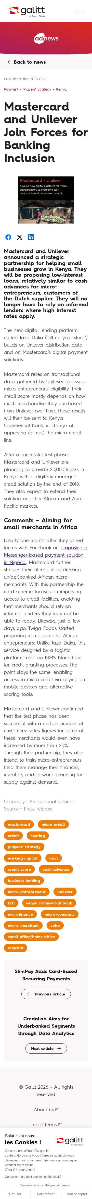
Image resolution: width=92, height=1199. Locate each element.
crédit (13, 835)
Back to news (29, 62)
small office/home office (31, 936)
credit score (19, 869)
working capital (23, 858)
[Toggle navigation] (79, 11)
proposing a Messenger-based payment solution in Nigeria (46, 554)
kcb (11, 903)
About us (44, 1109)
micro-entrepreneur (27, 891)
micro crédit (53, 824)
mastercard (19, 824)
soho (55, 925)
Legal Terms (43, 1124)
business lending (24, 880)
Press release (38, 808)
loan (53, 858)
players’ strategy (24, 847)
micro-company (60, 914)
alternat (15, 948)
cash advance (56, 869)
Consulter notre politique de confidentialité (33, 1177)
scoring (38, 835)
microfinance (20, 914)
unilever (65, 891)
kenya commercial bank (49, 903)
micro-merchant (23, 925)
